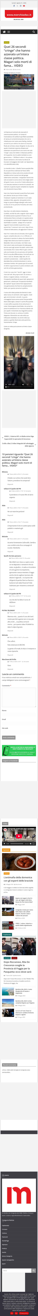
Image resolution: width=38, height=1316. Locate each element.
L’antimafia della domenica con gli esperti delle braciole (18, 879)
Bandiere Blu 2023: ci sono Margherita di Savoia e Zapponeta (23, 991)
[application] (19, 836)
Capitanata (7, 958)
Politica (7, 42)
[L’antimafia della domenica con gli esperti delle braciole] (19, 862)
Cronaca (14, 958)
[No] (36, 1304)
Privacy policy (24, 1313)
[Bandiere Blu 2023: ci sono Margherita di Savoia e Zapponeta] (8, 992)
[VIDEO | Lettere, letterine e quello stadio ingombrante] (8, 925)
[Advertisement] (19, 109)
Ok (12, 1313)
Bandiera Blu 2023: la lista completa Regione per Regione (24, 1002)
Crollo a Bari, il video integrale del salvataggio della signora (18, 444)
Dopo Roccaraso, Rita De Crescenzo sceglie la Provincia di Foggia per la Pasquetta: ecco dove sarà (17, 966)
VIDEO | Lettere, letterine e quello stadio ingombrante (23, 924)
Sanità (4, 1252)
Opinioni (6, 873)
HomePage (5, 1241)
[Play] (4, 844)
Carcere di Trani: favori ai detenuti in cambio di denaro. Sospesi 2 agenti (24, 1012)
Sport (4, 1264)
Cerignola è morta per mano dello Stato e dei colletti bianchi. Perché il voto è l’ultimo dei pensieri (24, 912)
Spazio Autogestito (8, 1260)
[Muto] (31, 844)
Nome (4, 711)
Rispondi (10, 484)
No (16, 1313)
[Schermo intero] (33, 844)
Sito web (5, 728)
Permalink (25, 474)
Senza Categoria (7, 1256)
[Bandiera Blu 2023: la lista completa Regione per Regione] (8, 1003)
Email (4, 719)
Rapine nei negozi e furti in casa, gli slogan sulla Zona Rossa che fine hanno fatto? (24, 900)
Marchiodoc (18, 69)
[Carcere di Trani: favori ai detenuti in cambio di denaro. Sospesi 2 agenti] (8, 1014)
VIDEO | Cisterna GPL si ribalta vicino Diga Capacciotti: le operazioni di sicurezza (19, 437)
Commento (6, 686)
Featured (5, 1237)
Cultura (4, 1233)
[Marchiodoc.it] (4, 32)
